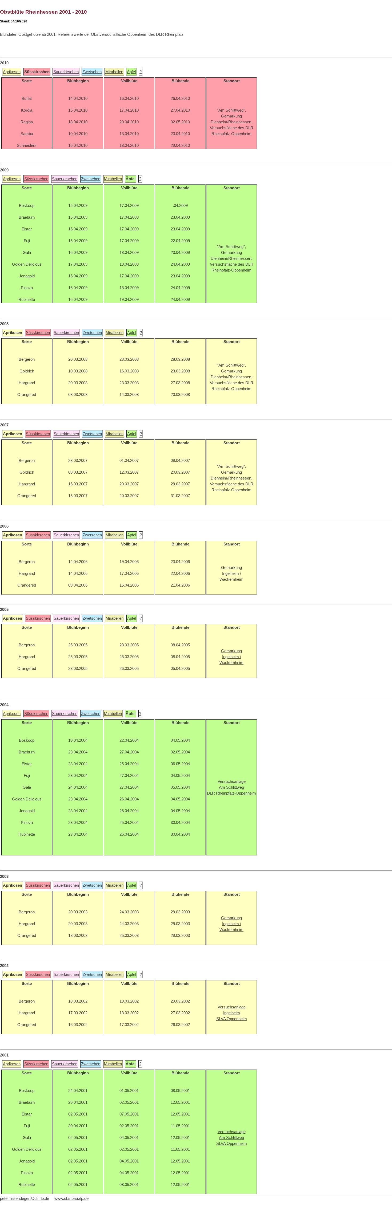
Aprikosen (12, 72)
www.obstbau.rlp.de (71, 1198)
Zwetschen (92, 72)
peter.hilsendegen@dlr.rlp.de (24, 1198)
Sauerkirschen (66, 72)
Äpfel (131, 72)
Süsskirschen (36, 179)
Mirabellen (114, 72)
